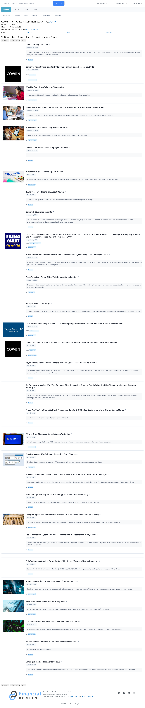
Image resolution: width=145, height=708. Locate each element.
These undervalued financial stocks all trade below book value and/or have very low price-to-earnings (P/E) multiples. (69, 609)
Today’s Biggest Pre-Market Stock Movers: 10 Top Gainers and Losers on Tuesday (63, 515)
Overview (17, 15)
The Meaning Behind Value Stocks (39, 649)
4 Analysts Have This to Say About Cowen (46, 192)
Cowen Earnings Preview (38, 44)
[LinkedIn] (129, 695)
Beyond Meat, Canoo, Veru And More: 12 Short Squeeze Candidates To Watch (61, 363)
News (26, 15)
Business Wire (31, 247)
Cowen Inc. (32, 74)
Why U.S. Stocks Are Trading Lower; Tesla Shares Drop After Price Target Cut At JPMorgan (67, 474)
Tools (35, 9)
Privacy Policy (74, 696)
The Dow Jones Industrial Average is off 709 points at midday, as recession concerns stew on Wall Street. (65, 462)
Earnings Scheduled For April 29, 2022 (44, 662)
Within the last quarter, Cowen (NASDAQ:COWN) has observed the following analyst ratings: (60, 199)
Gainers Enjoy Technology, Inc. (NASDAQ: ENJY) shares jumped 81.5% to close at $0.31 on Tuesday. (63, 502)
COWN (52, 21)
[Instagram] (134, 695)
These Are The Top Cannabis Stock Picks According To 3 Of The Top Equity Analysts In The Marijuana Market (76, 410)
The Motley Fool (32, 100)
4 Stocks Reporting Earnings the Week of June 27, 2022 (52, 581)
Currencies (34, 15)
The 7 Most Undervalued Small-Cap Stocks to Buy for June (53, 621)
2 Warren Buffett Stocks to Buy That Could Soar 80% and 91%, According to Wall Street (66, 107)
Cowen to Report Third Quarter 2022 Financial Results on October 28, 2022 (60, 67)
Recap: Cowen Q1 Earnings (39, 303)
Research (109, 33)
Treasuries (57, 15)
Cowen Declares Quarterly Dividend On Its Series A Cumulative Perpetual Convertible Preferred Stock (71, 342)
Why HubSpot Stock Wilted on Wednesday (46, 87)
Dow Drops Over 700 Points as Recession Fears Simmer (52, 454)
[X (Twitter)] (119, 695)
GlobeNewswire (32, 80)
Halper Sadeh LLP (34, 330)
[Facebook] (124, 695)
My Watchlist (120, 3)
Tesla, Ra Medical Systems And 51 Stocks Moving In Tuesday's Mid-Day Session (63, 535)
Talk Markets (31, 292)
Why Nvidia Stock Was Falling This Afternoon (47, 127)
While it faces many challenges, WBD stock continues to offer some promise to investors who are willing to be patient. (69, 442)
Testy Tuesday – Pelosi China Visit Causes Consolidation (52, 277)
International (46, 15)
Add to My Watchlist (32, 29)
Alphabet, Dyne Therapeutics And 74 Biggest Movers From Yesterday (58, 494)
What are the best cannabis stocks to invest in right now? (48, 418)
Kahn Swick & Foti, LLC (35, 243)
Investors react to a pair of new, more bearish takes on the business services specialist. (58, 95)
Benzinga (30, 59)
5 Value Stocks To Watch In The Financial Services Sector (52, 642)
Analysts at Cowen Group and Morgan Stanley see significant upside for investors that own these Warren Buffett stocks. (70, 115)
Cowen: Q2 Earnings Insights (40, 212)
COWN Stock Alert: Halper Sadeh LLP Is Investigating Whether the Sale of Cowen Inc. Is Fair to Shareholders (74, 323)
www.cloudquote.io (79, 692)
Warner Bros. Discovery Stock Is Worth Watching (49, 434)
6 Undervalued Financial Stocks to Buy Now (46, 601)
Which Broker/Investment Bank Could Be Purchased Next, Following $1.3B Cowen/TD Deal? (68, 255)
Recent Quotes (102, 3)
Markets (6, 9)
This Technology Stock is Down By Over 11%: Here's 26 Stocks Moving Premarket (63, 561)
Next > (24, 40)
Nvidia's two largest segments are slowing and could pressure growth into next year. (57, 135)
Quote (29, 33)
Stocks (17, 9)
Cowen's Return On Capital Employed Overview (48, 148)
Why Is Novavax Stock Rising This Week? (45, 172)
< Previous (5, 40)
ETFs (26, 9)
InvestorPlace (31, 184)
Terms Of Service (87, 696)
